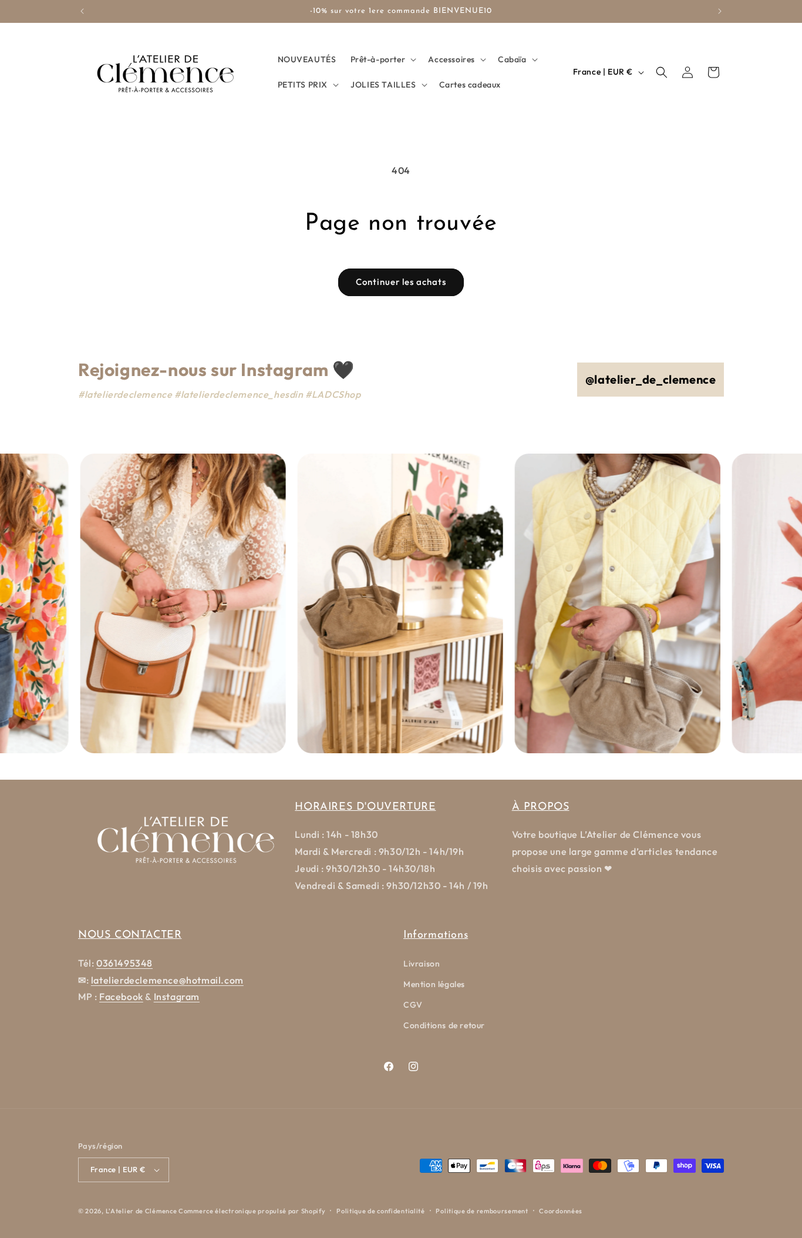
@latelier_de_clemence (650, 379)
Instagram (177, 996)
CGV (413, 1004)
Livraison (421, 963)
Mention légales (434, 984)
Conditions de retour (444, 1025)
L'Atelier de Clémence (141, 1211)
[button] (382, 59)
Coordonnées (560, 1211)
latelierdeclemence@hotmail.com (167, 980)
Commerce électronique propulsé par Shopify (251, 1211)
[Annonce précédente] (82, 11)
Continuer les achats (401, 281)
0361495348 (124, 963)
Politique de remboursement (482, 1211)
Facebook (121, 996)
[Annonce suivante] (720, 11)
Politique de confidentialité (380, 1211)
